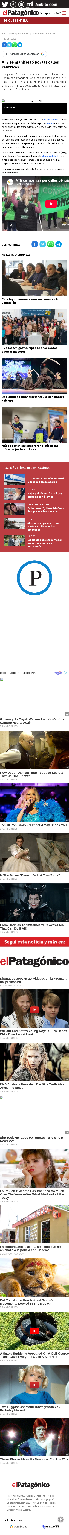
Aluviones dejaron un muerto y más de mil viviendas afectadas (45, 526)
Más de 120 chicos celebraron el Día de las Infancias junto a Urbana (30, 447)
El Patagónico (9, 33)
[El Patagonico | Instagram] (21, 5)
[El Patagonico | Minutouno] (29, 5)
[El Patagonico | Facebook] (13, 5)
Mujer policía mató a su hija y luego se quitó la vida (44, 495)
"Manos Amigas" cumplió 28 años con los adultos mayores (29, 349)
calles (50, 123)
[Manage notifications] (61, 1519)
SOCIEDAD (31, 489)
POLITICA (31, 536)
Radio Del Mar (52, 119)
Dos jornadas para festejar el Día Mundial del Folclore (33, 398)
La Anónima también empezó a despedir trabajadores (45, 480)
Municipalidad (50, 156)
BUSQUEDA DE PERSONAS (38, 504)
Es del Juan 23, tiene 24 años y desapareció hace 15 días (45, 509)
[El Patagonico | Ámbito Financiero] (46, 5)
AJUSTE (30, 475)
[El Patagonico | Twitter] (5, 5)
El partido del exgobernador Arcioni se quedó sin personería (44, 543)
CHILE (29, 519)
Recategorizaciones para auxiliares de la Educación (30, 300)
